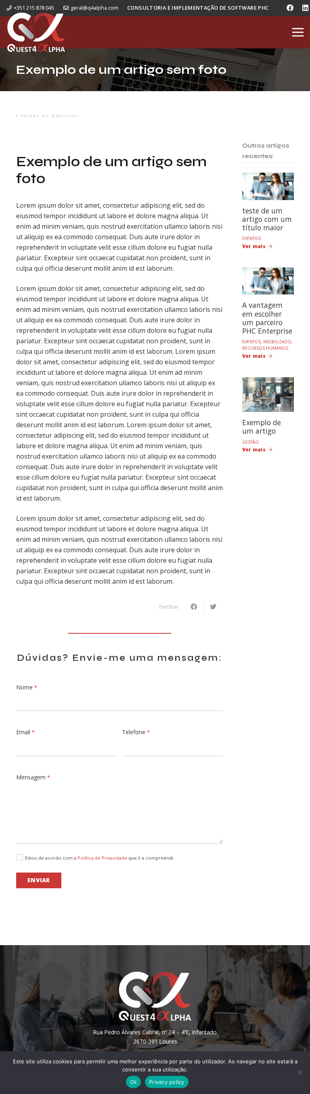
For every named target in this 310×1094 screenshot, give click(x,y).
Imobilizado (277, 341)
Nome (26, 687)
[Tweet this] (213, 606)
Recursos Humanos (265, 348)
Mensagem (33, 777)
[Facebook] (290, 8)
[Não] (300, 1073)
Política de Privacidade (102, 858)
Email (25, 732)
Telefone (136, 732)
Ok (133, 1082)
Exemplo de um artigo (261, 427)
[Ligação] (36, 32)
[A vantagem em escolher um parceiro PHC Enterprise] (268, 272)
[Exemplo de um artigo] (268, 382)
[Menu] (298, 32)
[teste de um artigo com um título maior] (268, 177)
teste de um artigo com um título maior (267, 219)
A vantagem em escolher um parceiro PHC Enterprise (267, 317)
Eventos (251, 238)
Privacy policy (166, 1082)
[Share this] (193, 606)
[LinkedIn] (305, 8)
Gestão (250, 442)
